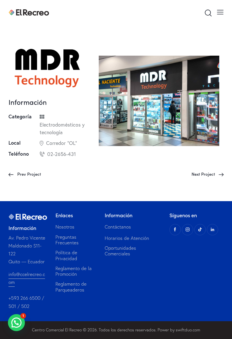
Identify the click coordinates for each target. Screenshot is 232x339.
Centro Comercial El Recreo (57, 330)
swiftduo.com (188, 330)
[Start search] (207, 13)
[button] (16, 322)
